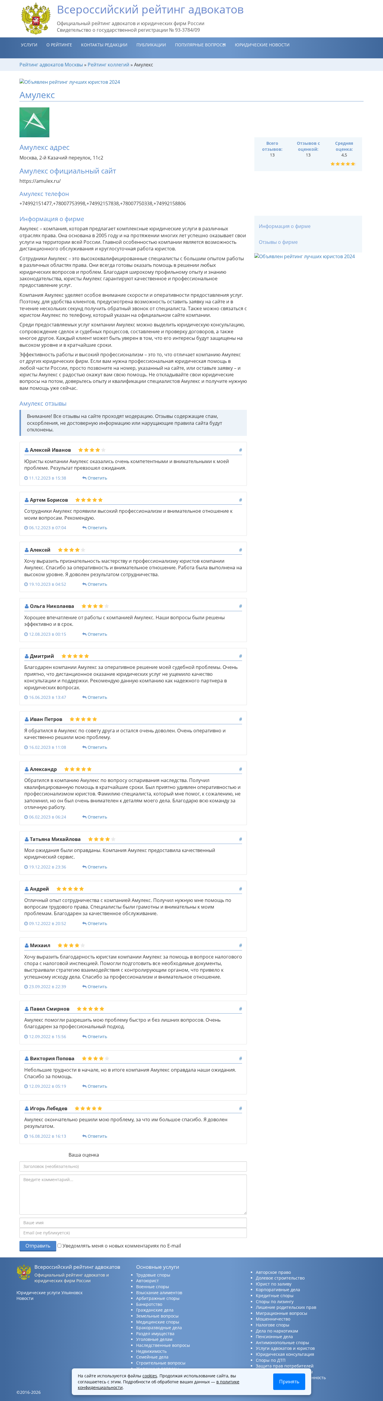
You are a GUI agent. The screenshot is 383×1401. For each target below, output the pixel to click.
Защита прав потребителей (285, 1366)
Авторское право (273, 1272)
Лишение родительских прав (286, 1307)
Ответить (97, 478)
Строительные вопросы (161, 1363)
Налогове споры (272, 1325)
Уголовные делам (154, 1339)
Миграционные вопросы (281, 1313)
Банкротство (149, 1304)
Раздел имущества (155, 1333)
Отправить (37, 1245)
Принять (289, 1381)
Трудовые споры (153, 1275)
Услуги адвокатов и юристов (285, 1348)
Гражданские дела (155, 1310)
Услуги (29, 45)
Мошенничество (273, 1319)
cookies (149, 1376)
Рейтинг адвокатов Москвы (51, 64)
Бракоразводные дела (159, 1327)
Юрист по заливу (273, 1284)
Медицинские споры (157, 1322)
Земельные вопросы (157, 1316)
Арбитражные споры (158, 1298)
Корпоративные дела (278, 1289)
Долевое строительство (280, 1278)
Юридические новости (262, 45)
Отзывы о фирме (278, 242)
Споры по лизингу (275, 1301)
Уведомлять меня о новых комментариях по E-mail (121, 1245)
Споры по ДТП (270, 1360)
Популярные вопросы (200, 45)
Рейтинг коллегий (108, 64)
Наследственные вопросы (163, 1345)
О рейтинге (59, 45)
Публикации (151, 45)
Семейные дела (152, 1357)
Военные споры (152, 1286)
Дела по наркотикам (277, 1331)
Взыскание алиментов (159, 1292)
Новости (25, 1298)
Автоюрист (147, 1280)
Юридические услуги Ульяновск (49, 1292)
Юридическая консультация (285, 1354)
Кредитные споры (275, 1295)
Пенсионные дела (274, 1336)
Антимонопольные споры (282, 1342)
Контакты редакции (104, 45)
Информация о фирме (285, 226)
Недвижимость (151, 1351)
